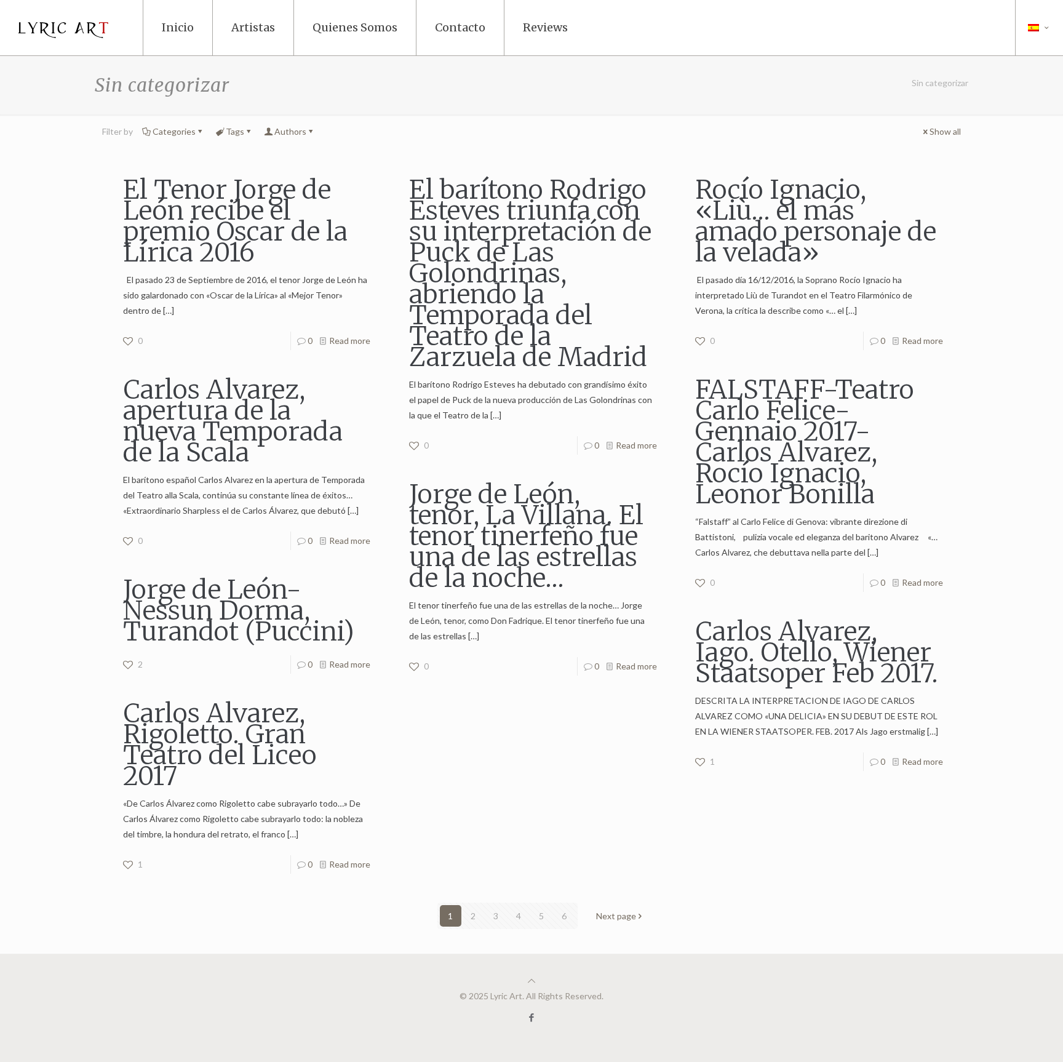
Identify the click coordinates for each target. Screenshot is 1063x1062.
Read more (349, 340)
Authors (290, 131)
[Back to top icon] (531, 980)
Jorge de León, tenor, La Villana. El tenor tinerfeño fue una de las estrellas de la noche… (526, 536)
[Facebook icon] (531, 1017)
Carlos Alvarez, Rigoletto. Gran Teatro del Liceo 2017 (220, 744)
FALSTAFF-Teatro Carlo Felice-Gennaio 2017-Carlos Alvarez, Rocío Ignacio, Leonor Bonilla (804, 441)
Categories (174, 131)
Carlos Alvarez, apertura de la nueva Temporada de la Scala (233, 420)
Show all (945, 131)
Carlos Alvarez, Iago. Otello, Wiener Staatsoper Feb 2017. (816, 652)
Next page (616, 916)
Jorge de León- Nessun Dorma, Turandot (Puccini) (238, 610)
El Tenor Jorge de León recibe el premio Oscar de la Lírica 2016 (235, 221)
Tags (235, 131)
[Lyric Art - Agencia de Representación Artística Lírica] (68, 27)
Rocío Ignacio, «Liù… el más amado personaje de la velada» (815, 221)
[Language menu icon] (1039, 27)
